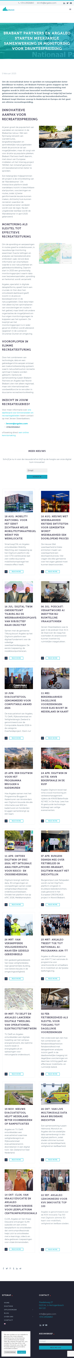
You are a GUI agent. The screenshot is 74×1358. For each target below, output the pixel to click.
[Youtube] (46, 1325)
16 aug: (55, 527)
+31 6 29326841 (27, 3)
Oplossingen (10, 1310)
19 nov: (18, 1116)
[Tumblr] (14, 1268)
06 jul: (53, 614)
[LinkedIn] (64, 3)
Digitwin (8, 1306)
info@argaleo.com (47, 3)
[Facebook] (3, 1268)
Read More (16, 571)
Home (6, 1303)
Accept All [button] (21, 1352)
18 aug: (20, 527)
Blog (6, 1313)
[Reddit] (20, 1268)
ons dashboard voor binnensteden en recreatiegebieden (17, 413)
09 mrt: (21, 1021)
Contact (8, 1320)
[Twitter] (67, 3)
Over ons (8, 1317)
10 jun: (18, 700)
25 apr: (19, 780)
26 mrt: (17, 947)
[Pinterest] (10, 1268)
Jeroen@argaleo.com (17, 423)
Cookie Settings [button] (10, 1352)
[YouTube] (70, 3)
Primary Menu (70, 9)
